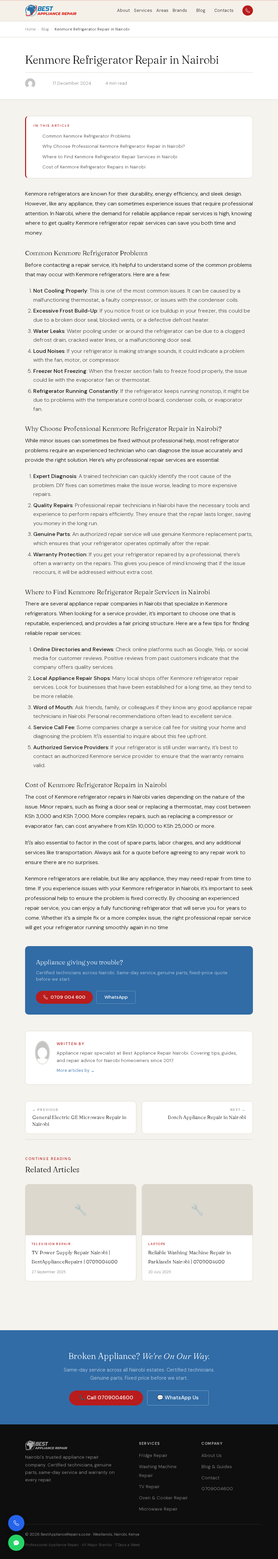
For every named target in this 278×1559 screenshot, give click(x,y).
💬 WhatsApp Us (178, 1397)
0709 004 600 (68, 997)
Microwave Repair (158, 1509)
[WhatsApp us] (16, 1543)
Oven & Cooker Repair (163, 1498)
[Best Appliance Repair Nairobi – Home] (51, 10)
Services (143, 10)
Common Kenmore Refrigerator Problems (86, 136)
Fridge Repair (153, 1455)
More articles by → (76, 1070)
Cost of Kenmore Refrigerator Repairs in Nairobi (93, 167)
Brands (180, 10)
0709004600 (217, 1489)
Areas (162, 10)
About (123, 10)
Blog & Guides (216, 1467)
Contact (210, 1478)
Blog (200, 10)
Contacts (224, 10)
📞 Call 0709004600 (106, 1397)
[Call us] (16, 1523)
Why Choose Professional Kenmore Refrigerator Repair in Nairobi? (113, 146)
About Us (211, 1455)
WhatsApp (116, 997)
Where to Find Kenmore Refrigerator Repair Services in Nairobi (109, 157)
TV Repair (149, 1487)
